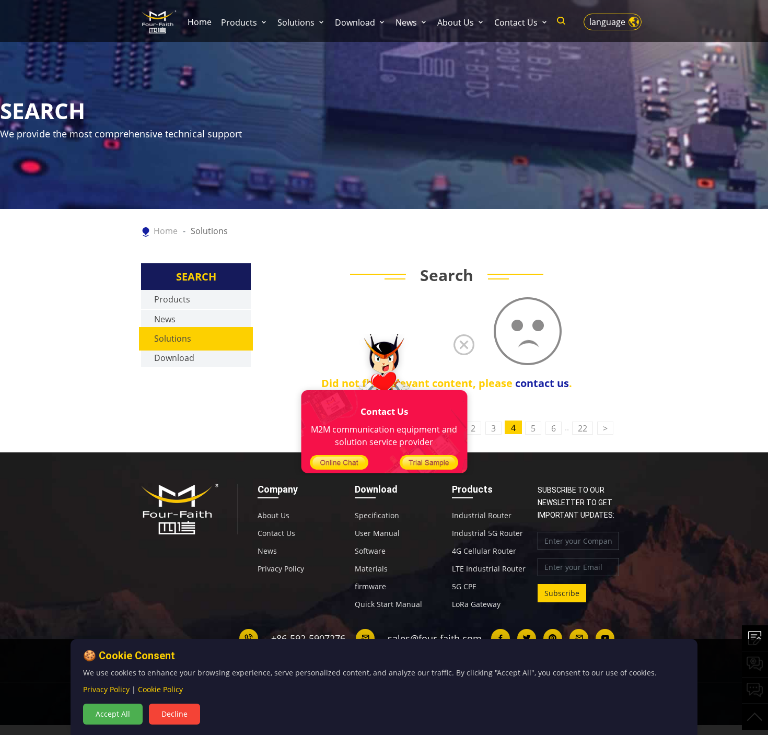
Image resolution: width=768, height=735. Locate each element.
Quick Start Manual (388, 604)
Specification (377, 515)
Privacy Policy (281, 569)
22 (582, 428)
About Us (455, 22)
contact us (542, 383)
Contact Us (516, 22)
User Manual (377, 533)
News (406, 22)
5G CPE (464, 586)
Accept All (113, 714)
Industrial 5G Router (487, 533)
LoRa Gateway (476, 604)
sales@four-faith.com (435, 638)
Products (239, 22)
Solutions (296, 22)
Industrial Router (481, 515)
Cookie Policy (160, 689)
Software (370, 551)
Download (355, 22)
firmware (370, 586)
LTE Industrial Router (489, 569)
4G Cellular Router (484, 551)
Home (200, 22)
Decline (174, 714)
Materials (371, 569)
